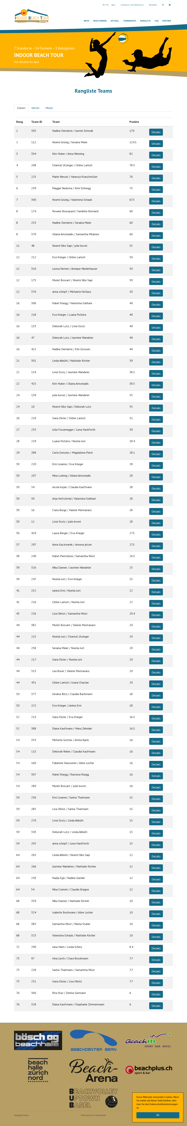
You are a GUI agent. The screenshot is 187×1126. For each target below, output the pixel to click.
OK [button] (157, 1115)
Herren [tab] (35, 108)
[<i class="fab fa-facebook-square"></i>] (169, 5)
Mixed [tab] (49, 108)
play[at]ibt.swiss (21, 1115)
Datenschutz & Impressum (93, 1115)
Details (156, 132)
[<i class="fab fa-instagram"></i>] (163, 5)
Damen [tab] (21, 108)
